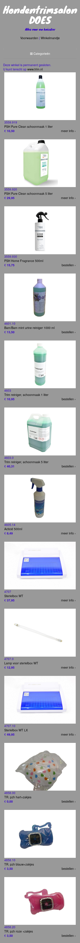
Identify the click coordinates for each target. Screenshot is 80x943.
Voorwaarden (29, 38)
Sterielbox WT (13, 596)
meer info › (68, 131)
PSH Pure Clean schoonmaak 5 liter (28, 193)
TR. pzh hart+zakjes (17, 797)
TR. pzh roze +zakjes (18, 931)
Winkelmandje (50, 38)
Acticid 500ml (13, 529)
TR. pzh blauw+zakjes (19, 864)
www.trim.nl (35, 69)
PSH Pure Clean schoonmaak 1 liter (28, 126)
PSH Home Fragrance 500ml (23, 261)
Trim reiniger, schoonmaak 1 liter (26, 395)
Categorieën (40, 54)
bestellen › (69, 265)
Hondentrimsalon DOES (40, 14)
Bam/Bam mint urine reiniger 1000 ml (29, 328)
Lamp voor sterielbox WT (21, 663)
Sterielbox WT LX (16, 730)
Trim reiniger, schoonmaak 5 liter (26, 462)
